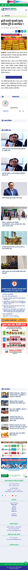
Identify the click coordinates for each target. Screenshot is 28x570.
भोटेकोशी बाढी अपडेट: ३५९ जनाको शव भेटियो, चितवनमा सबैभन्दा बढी (17, 419)
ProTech (16, 568)
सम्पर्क (18, 564)
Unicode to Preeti (12, 564)
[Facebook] (3, 5)
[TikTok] (9, 5)
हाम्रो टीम (6, 564)
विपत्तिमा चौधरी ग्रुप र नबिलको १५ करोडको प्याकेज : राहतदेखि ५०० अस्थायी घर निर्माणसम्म (18, 395)
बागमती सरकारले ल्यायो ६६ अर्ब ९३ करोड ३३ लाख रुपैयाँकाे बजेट (13, 248)
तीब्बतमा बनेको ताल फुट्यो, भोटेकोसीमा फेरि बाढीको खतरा (17, 402)
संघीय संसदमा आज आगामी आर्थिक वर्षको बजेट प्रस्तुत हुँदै (14, 272)
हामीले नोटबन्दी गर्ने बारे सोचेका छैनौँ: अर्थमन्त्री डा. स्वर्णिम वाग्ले (13, 150)
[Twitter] (20, 111)
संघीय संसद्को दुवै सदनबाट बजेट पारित (12, 198)
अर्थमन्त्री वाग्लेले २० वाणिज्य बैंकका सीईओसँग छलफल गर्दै (13, 174)
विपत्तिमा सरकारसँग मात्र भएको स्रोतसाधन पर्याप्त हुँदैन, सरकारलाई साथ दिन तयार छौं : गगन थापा (18, 427)
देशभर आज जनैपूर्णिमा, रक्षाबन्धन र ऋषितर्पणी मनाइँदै (18, 410)
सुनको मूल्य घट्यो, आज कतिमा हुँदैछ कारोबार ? (17, 434)
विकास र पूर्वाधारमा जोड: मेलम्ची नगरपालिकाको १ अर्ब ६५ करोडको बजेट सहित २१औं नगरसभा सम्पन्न (13, 224)
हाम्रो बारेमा (21, 564)
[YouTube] (6, 5)
